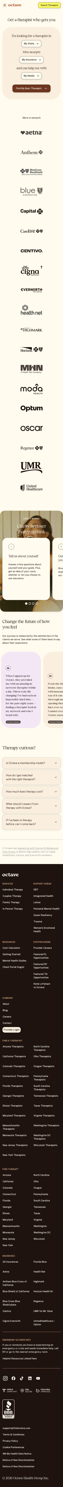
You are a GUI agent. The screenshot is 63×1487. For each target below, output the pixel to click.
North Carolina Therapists (41, 1048)
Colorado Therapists (14, 1066)
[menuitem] (4, 5)
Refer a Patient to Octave (42, 986)
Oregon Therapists (44, 1066)
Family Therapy (11, 902)
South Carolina (42, 1200)
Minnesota (8, 1232)
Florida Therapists (13, 1086)
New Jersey (9, 1239)
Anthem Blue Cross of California (15, 1283)
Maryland (8, 1219)
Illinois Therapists (12, 1105)
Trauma (38, 921)
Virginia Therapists (44, 1115)
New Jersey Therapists (15, 1145)
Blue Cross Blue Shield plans (11, 1303)
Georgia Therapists (13, 1096)
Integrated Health (43, 896)
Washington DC (42, 1232)
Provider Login (11, 1029)
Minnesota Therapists (15, 1135)
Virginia (38, 1219)
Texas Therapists (43, 1105)
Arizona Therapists (13, 1046)
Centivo (7, 1311)
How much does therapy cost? (24, 791)
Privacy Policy (10, 1441)
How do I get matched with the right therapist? (20, 777)
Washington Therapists (46, 1125)
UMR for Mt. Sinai (43, 1311)
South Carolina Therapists (42, 1088)
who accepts (31, 52)
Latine (37, 902)
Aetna (6, 1271)
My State (29, 43)
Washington (40, 1226)
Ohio (36, 1181)
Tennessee (40, 1207)
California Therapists (14, 1056)
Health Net (39, 1271)
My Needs (29, 75)
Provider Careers (43, 948)
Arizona (7, 1175)
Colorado (8, 1187)
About (6, 1004)
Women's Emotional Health (44, 930)
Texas (37, 1213)
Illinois (6, 1213)
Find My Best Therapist (29, 88)
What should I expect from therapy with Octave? (22, 805)
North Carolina (41, 1175)
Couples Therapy (12, 896)
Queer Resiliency (43, 915)
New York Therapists (14, 1155)
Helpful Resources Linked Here (20, 1358)
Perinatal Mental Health (46, 908)
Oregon (38, 1187)
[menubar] (4, 5)
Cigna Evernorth (11, 1321)
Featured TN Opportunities (41, 976)
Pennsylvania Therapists (41, 1078)
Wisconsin (39, 1239)
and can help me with (31, 68)
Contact (7, 1023)
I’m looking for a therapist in (31, 36)
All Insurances (10, 1261)
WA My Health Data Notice (17, 1453)
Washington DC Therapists (42, 1137)
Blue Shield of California (16, 1291)
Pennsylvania (41, 1194)
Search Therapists (49, 5)
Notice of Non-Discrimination (18, 1460)
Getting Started (11, 954)
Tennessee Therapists (46, 1096)
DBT (36, 889)
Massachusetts (11, 1226)
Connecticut (9, 1194)
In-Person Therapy (13, 908)
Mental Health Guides (14, 960)
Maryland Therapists (14, 1115)
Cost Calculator (11, 948)
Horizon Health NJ (43, 1291)
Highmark (39, 1281)
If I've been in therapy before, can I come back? (21, 822)
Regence (38, 1301)
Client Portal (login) (13, 967)
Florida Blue (40, 1261)
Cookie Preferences (13, 1447)
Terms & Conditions (13, 1434)
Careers (7, 1016)
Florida (6, 1200)
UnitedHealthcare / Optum (44, 1323)
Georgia (7, 1207)
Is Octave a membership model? (25, 763)
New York (8, 1245)
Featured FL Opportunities (41, 956)
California (8, 1181)
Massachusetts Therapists (11, 1127)
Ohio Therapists (42, 1056)
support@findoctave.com (16, 1428)
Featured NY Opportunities (41, 966)
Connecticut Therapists (16, 1076)
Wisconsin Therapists (45, 1145)
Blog (5, 1010)
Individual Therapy (13, 889)
